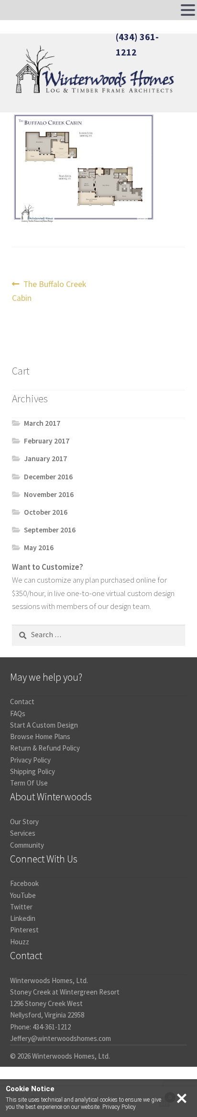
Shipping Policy (32, 771)
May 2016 (39, 547)
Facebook (24, 883)
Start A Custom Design (44, 725)
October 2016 (45, 512)
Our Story (24, 821)
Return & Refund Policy (45, 747)
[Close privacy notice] (181, 1098)
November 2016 (49, 494)
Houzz (19, 941)
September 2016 (50, 529)
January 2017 (45, 458)
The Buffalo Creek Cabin (49, 290)
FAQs (17, 713)
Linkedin (22, 918)
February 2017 (46, 440)
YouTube (23, 895)
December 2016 (48, 476)
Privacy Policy (30, 759)
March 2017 (42, 423)
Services (22, 833)
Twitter (21, 906)
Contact (22, 701)
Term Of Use (29, 782)
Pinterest (24, 929)
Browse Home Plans (40, 736)
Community (27, 845)
